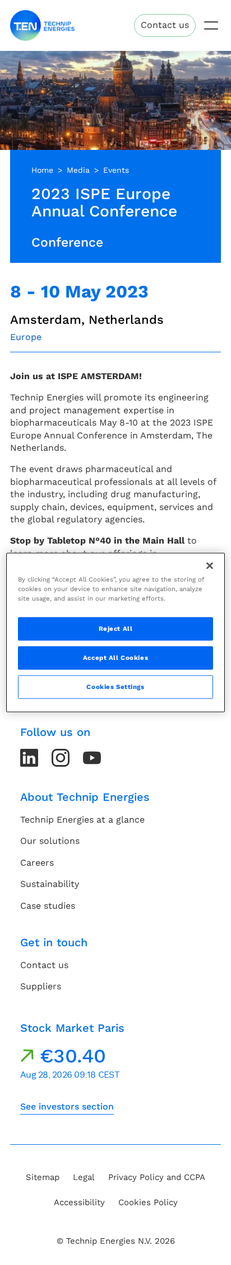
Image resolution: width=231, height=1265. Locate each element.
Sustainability (49, 884)
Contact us (165, 25)
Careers (37, 862)
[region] (115, 633)
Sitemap (42, 1177)
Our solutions (50, 841)
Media (78, 170)
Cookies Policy (148, 1202)
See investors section (67, 1106)
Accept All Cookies (115, 658)
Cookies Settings (115, 687)
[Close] (209, 566)
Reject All (116, 628)
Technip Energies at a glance (82, 819)
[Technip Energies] (42, 25)
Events (116, 170)
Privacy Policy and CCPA (156, 1177)
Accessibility (79, 1202)
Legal (84, 1177)
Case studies (47, 905)
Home (42, 170)
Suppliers (40, 986)
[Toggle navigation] (211, 25)
